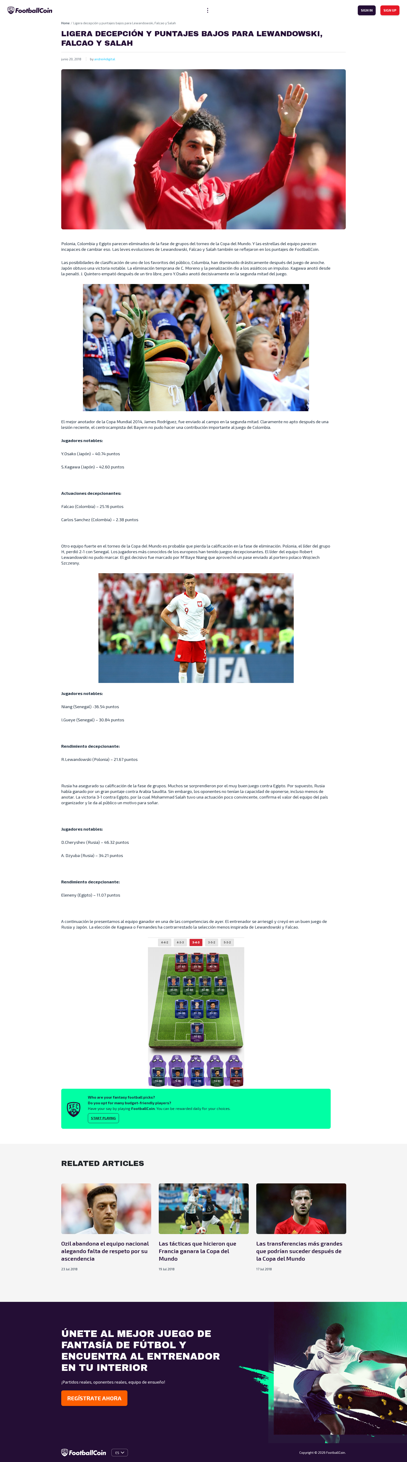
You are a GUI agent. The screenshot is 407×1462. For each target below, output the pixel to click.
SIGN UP (389, 10)
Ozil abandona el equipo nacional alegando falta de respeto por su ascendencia (105, 1251)
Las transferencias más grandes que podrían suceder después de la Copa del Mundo (299, 1251)
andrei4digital (104, 59)
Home (65, 23)
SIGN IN (367, 10)
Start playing (103, 1118)
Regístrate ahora (94, 1398)
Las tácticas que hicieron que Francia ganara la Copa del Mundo (197, 1251)
